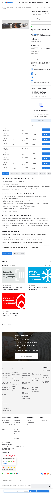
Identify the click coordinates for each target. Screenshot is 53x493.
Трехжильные (5, 408)
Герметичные (35, 380)
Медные (4, 368)
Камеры (16, 429)
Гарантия (34, 34)
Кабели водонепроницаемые (33, 237)
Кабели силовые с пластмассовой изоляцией (23, 234)
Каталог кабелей (6, 417)
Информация (30, 417)
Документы (17, 427)
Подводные (24, 380)
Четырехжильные (6, 410)
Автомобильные (26, 375)
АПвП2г (36, 47)
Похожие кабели (7, 253)
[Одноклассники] (48, 473)
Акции (3, 427)
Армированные (35, 391)
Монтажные (25, 371)
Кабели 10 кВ (5, 242)
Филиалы (29, 420)
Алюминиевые (5, 371)
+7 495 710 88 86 (6, 442)
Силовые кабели (6, 366)
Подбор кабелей (5, 420)
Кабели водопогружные (8, 239)
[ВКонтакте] (42, 473)
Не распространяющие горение (36, 375)
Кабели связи (15, 384)
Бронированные (6, 373)
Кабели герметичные (19, 237)
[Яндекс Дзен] (50, 473)
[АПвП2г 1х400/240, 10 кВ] (15, 24)
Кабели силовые (41, 234)
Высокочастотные (16, 374)
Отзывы (16, 433)
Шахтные (24, 368)
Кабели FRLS (35, 387)
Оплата (35, 173)
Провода (4, 429)
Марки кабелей (5, 422)
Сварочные (24, 377)
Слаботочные (15, 390)
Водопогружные (26, 398)
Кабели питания (36, 247)
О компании (17, 420)
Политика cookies (22, 485)
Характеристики (15, 173)
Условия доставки (31, 424)
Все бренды (48, 261)
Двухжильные (5, 406)
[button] (46, 2)
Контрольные (15, 368)
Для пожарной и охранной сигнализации (26, 384)
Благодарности (18, 424)
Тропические (35, 385)
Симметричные (15, 393)
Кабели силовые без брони (18, 242)
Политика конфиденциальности (9, 485)
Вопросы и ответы (44, 420)
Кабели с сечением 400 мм (23, 239)
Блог (15, 436)
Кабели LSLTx (35, 389)
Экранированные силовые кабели (11, 245)
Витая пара (14, 386)
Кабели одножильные (37, 239)
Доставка (42, 173)
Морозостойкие (35, 371)
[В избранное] (48, 14)
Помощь (42, 417)
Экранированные (6, 375)
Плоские (4, 380)
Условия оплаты (31, 422)
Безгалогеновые (35, 378)
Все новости (48, 265)
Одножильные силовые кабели (34, 242)
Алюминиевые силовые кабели (43, 245)
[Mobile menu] (2, 2)
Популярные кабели (19, 253)
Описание (5, 173)
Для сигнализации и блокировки (26, 389)
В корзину (45, 129)
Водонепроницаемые (37, 382)
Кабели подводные (7, 237)
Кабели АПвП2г (6, 234)
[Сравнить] (45, 14)
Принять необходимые (42, 491)
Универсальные (26, 373)
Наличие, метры (26, 173)
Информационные (16, 366)
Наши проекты (17, 431)
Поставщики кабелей (7, 424)
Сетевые (14, 388)
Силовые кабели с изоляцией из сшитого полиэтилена (16, 247)
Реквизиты (16, 438)
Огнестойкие (5, 377)
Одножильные (5, 403)
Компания (17, 417)
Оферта (29, 485)
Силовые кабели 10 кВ (27, 245)
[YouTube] (45, 473)
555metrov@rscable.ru (7, 444)
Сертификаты (17, 422)
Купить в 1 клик (41, 23)
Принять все (32, 491)
